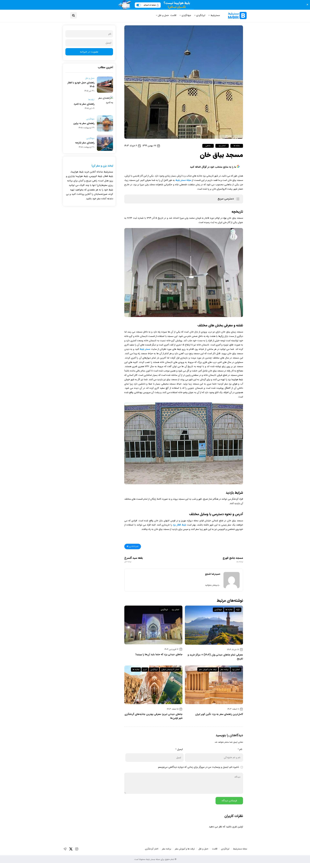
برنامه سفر (224, 669)
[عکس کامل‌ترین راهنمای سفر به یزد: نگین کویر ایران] (214, 684)
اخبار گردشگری (151, 849)
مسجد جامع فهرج (233, 559)
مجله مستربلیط (240, 849)
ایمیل (179, 749)
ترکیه (238, 609)
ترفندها (91, 99)
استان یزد (222, 145)
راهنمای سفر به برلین (83, 123)
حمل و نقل (163, 15)
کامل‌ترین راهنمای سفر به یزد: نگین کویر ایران (219, 714)
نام (240, 749)
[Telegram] (65, 849)
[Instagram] (77, 849)
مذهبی (208, 145)
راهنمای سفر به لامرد (84, 104)
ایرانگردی (200, 15)
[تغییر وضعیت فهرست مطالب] (237, 199)
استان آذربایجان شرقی (170, 669)
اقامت (173, 15)
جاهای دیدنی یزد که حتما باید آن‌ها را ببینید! (158, 654)
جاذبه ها (237, 145)
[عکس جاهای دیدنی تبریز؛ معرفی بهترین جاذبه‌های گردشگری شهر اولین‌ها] (153, 684)
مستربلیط (215, 15)
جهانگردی (186, 15)
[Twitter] (71, 849)
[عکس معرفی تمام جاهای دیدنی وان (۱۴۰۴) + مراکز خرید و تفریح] (214, 625)
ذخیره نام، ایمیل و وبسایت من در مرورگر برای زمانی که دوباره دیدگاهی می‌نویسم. (198, 767)
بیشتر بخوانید (211, 585)
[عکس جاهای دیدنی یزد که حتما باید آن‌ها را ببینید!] (153, 625)
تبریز (145, 669)
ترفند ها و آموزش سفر (208, 669)
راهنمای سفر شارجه (84, 143)
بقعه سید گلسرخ (133, 559)
